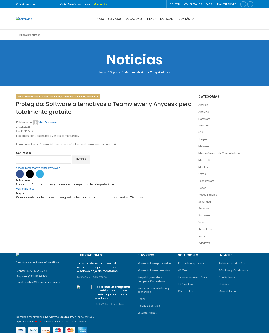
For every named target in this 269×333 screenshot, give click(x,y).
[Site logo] (24, 18)
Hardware (204, 118)
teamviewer (52, 167)
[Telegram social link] (53, 4)
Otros (202, 173)
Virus (201, 236)
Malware (203, 146)
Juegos (202, 139)
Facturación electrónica (192, 277)
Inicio (102, 72)
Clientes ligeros (188, 291)
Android (203, 104)
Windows (92, 96)
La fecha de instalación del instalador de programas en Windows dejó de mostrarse (97, 267)
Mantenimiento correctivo (154, 270)
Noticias (224, 284)
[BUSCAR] (248, 34)
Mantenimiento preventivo (154, 263)
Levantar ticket (147, 312)
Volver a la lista (25, 188)
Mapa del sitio (227, 291)
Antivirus (204, 111)
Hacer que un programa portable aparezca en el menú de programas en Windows (112, 292)
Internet (203, 125)
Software (67, 96)
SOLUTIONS (45, 321)
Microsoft (204, 160)
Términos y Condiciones (233, 270)
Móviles (203, 167)
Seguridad (204, 201)
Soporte (115, 72)
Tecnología (205, 229)
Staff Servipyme (48, 122)
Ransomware (206, 180)
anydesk (39, 167)
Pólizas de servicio (149, 305)
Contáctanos (227, 277)
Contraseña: (24, 152)
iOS (200, 132)
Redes (202, 187)
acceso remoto (25, 167)
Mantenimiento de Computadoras (147, 72)
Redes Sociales (207, 194)
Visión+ (183, 270)
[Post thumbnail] (84, 295)
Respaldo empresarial (191, 263)
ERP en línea (185, 284)
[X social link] (48, 4)
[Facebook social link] (43, 4)
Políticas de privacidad (232, 263)
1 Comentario (99, 276)
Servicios (203, 208)
